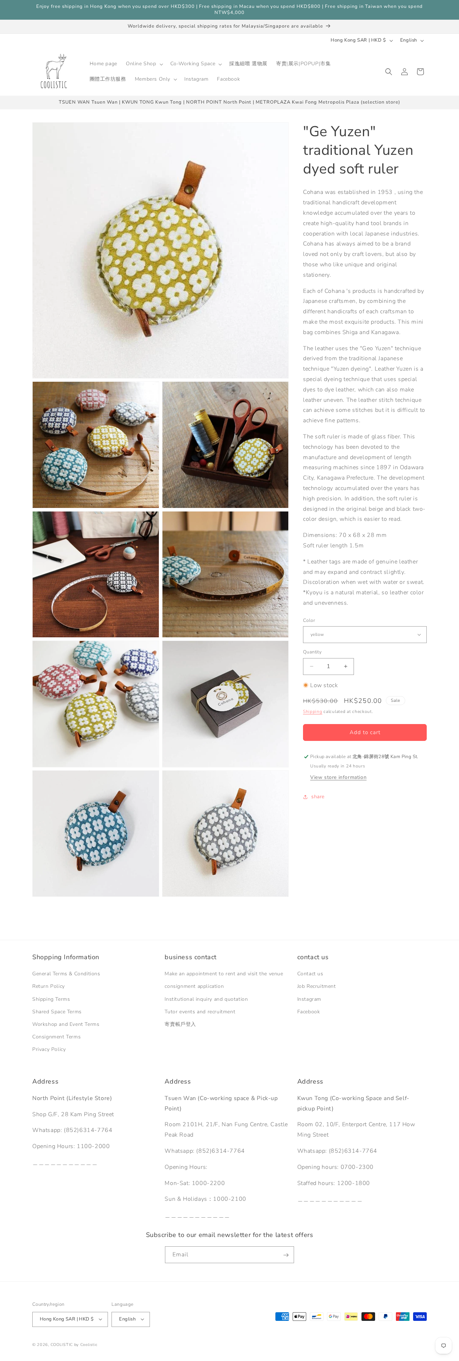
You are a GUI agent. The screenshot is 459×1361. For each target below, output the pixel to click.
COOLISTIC (62, 1344)
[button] (144, 63)
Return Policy (48, 986)
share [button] (318, 796)
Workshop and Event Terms (65, 1024)
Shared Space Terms (57, 1011)
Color (309, 620)
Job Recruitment (316, 986)
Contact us (310, 974)
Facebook (308, 1011)
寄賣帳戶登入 (180, 1024)
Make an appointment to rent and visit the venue (224, 974)
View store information (338, 777)
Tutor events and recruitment (200, 1011)
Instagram (309, 999)
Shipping (312, 711)
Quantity (312, 652)
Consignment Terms (56, 1036)
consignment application (194, 986)
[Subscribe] (286, 1255)
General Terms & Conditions (66, 974)
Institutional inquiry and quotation (206, 999)
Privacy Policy (49, 1049)
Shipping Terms (51, 999)
